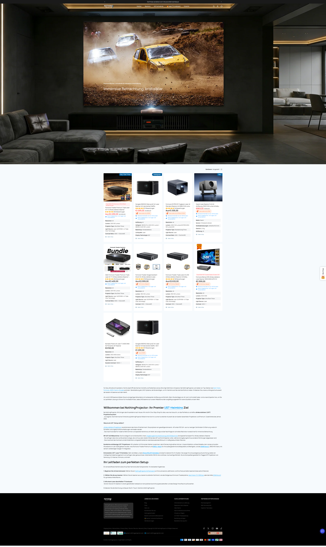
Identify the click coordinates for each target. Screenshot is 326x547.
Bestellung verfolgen (179, 518)
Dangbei (121, 390)
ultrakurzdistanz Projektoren (112, 427)
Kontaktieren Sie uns (150, 510)
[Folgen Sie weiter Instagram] (212, 528)
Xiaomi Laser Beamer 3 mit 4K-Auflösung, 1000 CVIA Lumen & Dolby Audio (207, 205)
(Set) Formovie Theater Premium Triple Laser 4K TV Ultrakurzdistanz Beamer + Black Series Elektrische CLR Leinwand (117, 276)
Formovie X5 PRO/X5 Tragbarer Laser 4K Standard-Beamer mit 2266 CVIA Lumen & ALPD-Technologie (178, 205)
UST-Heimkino (173, 407)
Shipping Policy (108, 528)
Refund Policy (116, 528)
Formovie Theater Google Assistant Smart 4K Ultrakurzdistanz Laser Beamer (146, 276)
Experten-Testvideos (206, 508)
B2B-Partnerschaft (206, 505)
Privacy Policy (124, 528)
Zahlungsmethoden (149, 513)
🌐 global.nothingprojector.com (134, 533)
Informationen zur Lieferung (181, 503)
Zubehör (186, 6)
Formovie (106, 390)
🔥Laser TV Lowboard (173, 6)
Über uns (146, 508)
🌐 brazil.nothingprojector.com (154, 533)
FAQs (145, 505)
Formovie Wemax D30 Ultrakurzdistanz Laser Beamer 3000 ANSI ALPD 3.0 (208, 278)
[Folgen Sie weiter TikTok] (221, 528)
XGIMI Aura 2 (205, 446)
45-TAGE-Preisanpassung (181, 516)
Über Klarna (177, 508)
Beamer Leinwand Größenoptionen (153, 516)
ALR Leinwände (158, 6)
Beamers (147, 6)
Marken (139, 6)
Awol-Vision (216, 388)
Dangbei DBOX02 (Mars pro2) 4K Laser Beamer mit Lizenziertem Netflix (147, 205)
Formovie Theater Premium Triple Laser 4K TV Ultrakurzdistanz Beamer (117, 209)
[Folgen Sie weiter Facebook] (204, 528)
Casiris (116, 390)
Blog (145, 503)
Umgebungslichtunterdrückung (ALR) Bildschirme (162, 436)
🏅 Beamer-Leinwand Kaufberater (153, 518)
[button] (221, 1)
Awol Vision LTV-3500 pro (196, 475)
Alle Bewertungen (149, 521)
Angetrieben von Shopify (124, 540)
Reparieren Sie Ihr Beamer (181, 505)
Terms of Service (133, 528)
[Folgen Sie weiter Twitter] (208, 528)
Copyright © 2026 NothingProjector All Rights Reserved (163, 528)
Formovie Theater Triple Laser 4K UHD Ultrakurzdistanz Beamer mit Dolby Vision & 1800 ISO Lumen (177, 276)
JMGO (111, 390)
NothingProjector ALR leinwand (145, 471)
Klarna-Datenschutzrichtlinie (182, 510)
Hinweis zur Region (179, 513)
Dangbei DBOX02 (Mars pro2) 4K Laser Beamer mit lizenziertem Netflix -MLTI (147, 345)
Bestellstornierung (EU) (180, 521)
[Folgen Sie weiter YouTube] (217, 528)
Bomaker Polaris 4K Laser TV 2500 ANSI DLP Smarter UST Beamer (117, 345)
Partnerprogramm (206, 503)
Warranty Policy (143, 528)
